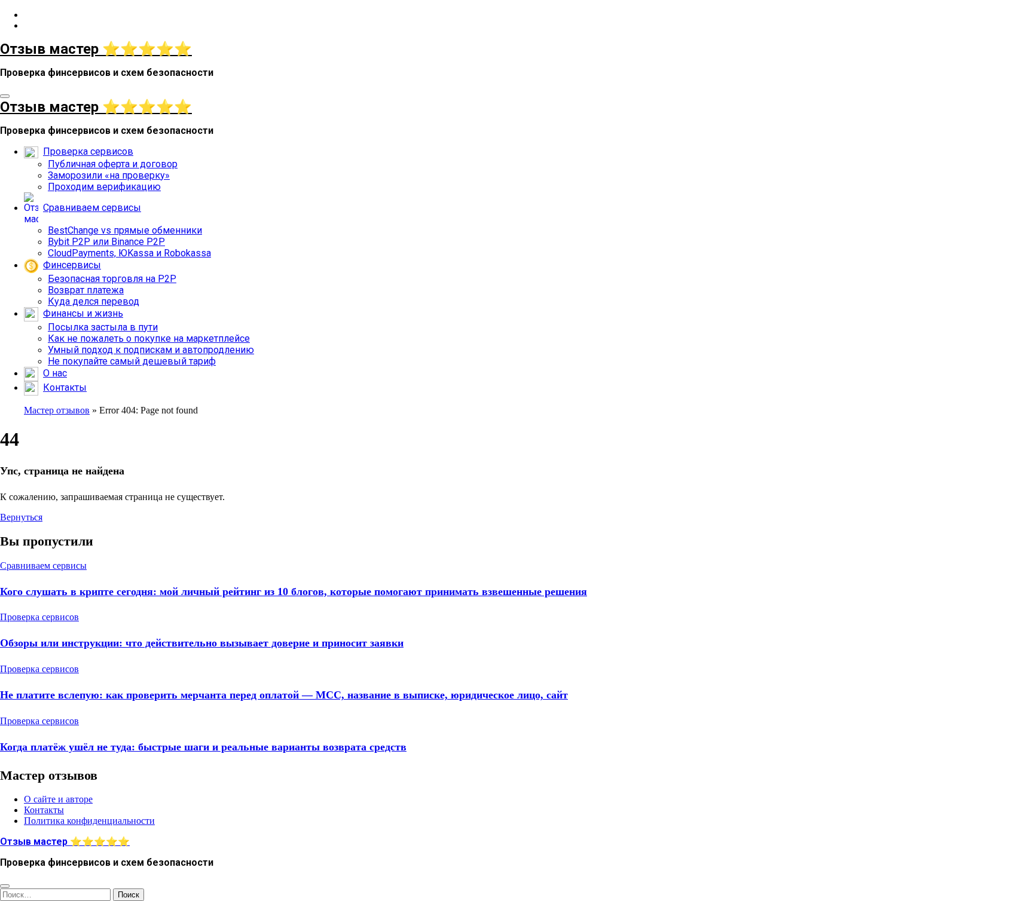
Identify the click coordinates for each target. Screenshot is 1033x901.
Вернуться (21, 517)
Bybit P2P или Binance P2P (106, 241)
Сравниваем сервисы (43, 565)
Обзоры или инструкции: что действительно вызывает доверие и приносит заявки (202, 643)
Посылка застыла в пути (103, 327)
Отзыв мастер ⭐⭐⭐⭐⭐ (96, 49)
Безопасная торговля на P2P (112, 278)
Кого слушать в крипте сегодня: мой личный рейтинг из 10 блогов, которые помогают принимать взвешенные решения (293, 591)
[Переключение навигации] (5, 96)
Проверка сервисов (39, 617)
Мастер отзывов (57, 410)
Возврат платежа (86, 290)
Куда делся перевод (93, 301)
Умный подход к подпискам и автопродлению (151, 350)
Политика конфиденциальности (89, 821)
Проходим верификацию (104, 186)
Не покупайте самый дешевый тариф (132, 361)
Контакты (44, 810)
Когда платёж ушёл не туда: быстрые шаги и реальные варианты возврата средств (203, 747)
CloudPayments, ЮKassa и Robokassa (129, 253)
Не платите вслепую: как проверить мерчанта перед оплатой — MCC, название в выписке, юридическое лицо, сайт (284, 695)
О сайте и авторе (58, 799)
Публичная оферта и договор (113, 164)
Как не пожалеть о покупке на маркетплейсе (149, 338)
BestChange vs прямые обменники (125, 230)
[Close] (5, 886)
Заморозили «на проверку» (109, 175)
